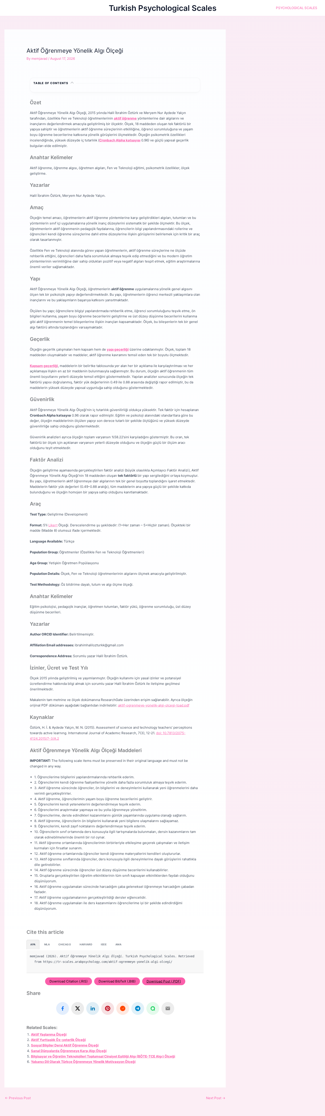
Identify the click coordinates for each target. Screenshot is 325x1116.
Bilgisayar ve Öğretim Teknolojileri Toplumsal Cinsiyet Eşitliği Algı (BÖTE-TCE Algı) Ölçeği (103, 1056)
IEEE (104, 944)
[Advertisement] (280, 60)
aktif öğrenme (125, 118)
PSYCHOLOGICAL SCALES (296, 8)
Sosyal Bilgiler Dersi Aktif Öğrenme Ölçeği (65, 1045)
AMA (118, 944)
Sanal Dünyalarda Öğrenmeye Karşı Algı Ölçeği (69, 1051)
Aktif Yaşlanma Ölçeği (49, 1034)
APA (33, 944)
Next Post (215, 1098)
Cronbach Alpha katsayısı (119, 140)
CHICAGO (64, 944)
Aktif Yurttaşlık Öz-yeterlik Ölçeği (58, 1040)
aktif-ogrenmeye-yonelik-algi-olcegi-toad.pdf (153, 705)
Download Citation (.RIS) (69, 981)
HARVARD (86, 944)
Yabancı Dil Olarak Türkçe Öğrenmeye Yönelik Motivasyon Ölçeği (83, 1062)
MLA (47, 944)
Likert (52, 525)
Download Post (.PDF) (164, 981)
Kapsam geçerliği (44, 366)
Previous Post (18, 1098)
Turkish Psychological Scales (162, 8)
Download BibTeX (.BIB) (117, 981)
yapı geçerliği (118, 349)
